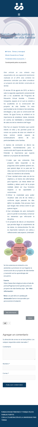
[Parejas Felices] (19, 6)
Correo (6, 373)
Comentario (7, 347)
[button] (11, 312)
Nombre (6, 364)
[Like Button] (5, 323)
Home (9, 51)
